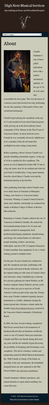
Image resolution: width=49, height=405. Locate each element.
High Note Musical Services (22, 308)
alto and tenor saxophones (27, 370)
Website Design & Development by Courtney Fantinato (24, 399)
